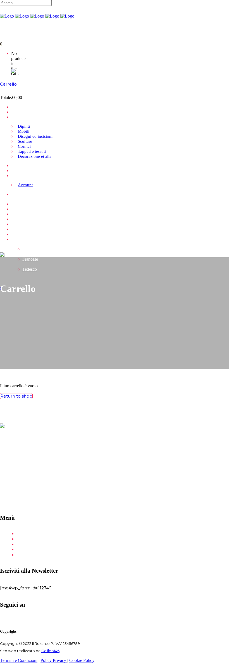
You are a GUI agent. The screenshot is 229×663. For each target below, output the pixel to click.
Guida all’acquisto (35, 549)
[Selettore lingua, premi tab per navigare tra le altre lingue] (23, 70)
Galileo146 (50, 651)
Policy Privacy (53, 660)
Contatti (25, 555)
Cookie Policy (81, 660)
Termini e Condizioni (18, 660)
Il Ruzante (27, 539)
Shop (22, 544)
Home (23, 533)
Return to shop (16, 396)
